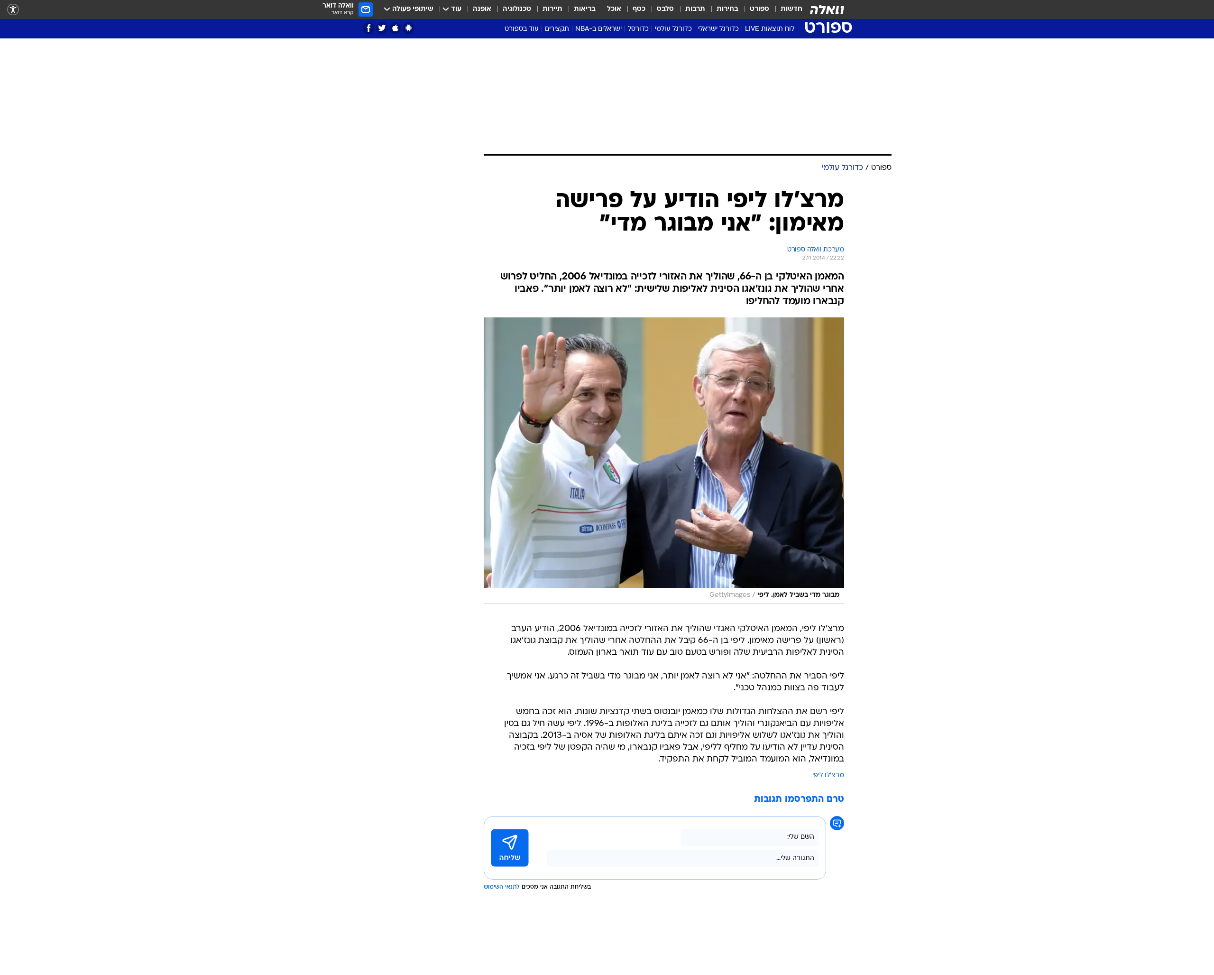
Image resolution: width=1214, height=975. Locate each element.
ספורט (759, 9)
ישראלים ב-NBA (598, 29)
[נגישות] (13, 10)
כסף (639, 9)
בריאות (585, 9)
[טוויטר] (382, 28)
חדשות (791, 9)
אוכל (614, 9)
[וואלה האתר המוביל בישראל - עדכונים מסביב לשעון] (827, 9)
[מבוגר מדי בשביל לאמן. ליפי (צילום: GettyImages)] (664, 460)
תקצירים (557, 29)
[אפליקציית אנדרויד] (408, 28)
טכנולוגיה (517, 9)
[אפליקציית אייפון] (395, 28)
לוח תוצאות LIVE (769, 29)
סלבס (665, 9)
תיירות (552, 9)
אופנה (482, 9)
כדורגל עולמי (673, 29)
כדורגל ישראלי (718, 29)
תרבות (695, 9)
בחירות (727, 9)
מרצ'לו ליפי (828, 775)
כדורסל (638, 29)
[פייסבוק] (369, 28)
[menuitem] (785, 9)
